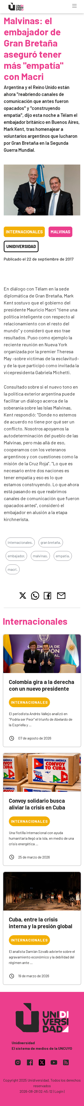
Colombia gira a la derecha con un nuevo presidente (41, 685)
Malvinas (60, 231)
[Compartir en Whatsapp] (35, 595)
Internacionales (24, 231)
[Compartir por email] (61, 595)
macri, (13, 569)
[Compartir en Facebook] (48, 595)
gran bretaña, (51, 542)
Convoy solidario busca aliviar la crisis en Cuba (37, 804)
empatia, (63, 556)
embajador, (16, 556)
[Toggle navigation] (74, 6)
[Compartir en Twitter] (22, 595)
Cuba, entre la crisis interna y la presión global (40, 922)
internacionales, (20, 542)
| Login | (59, 1091)
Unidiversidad (21, 246)
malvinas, (40, 556)
